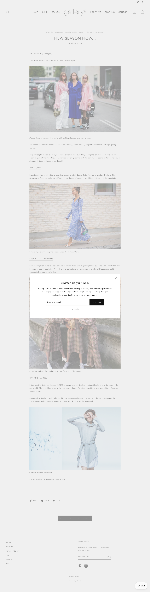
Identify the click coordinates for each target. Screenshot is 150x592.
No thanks (75, 309)
